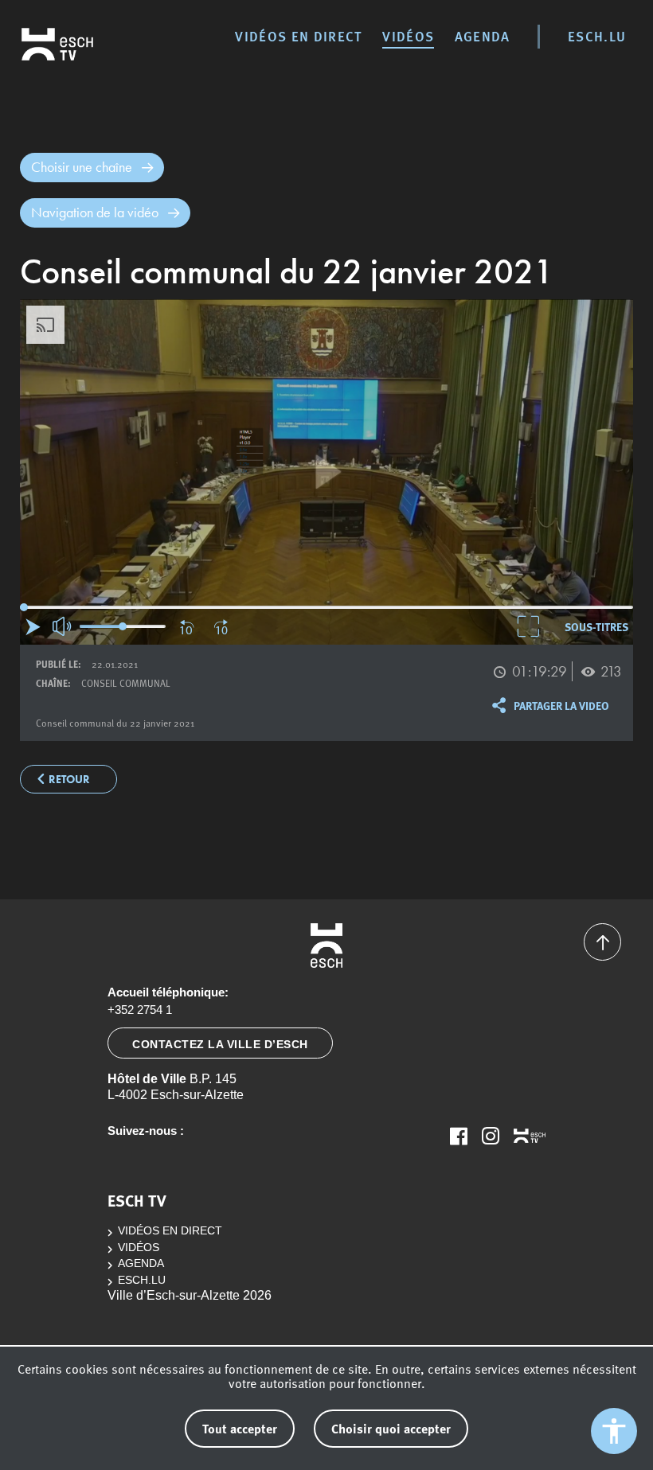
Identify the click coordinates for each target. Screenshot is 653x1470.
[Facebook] (459, 1136)
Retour (69, 779)
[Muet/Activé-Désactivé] (63, 626)
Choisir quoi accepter (391, 1428)
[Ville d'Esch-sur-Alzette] (326, 945)
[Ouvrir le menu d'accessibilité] (614, 1431)
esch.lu (597, 35)
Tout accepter (239, 1428)
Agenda (482, 35)
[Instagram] (490, 1136)
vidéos (408, 35)
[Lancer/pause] (33, 627)
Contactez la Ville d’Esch (220, 1044)
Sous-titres (596, 626)
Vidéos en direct (298, 35)
